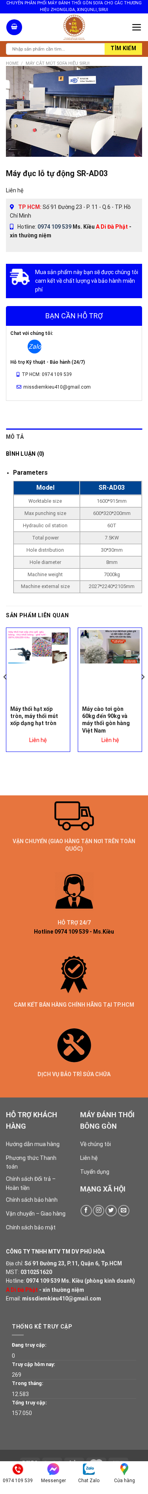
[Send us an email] (123, 1210)
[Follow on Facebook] (86, 1210)
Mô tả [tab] (15, 437)
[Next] (142, 693)
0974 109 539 (54, 227)
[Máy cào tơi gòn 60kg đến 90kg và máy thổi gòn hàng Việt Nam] (110, 646)
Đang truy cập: (29, 1345)
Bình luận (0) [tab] (25, 454)
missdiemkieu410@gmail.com (61, 1298)
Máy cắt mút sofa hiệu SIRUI (58, 63)
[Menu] (136, 27)
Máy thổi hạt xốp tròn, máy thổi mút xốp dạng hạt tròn (34, 716)
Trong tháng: (27, 1383)
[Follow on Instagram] (98, 1210)
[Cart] (14, 27)
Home (12, 63)
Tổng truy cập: (29, 1403)
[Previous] (5, 693)
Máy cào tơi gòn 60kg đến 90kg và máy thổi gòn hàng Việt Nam (106, 720)
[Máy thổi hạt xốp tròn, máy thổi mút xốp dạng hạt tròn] (38, 646)
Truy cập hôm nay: (33, 1364)
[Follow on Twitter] (111, 1210)
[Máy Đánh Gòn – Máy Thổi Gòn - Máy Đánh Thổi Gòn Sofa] (74, 27)
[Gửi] (123, 49)
